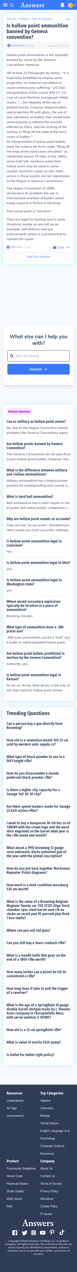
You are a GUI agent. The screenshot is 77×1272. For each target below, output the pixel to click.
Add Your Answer (38, 257)
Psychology (47, 1138)
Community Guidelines (21, 1168)
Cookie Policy (49, 1206)
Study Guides (15, 1191)
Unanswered (15, 1116)
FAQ (9, 1206)
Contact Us (47, 1176)
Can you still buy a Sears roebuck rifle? (36, 943)
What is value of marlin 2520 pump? (34, 1042)
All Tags (12, 1108)
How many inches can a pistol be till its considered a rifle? (36, 974)
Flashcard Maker (17, 1183)
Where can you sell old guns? (29, 930)
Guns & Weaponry (42, 18)
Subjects (11, 18)
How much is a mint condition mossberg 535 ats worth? (37, 887)
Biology (45, 1116)
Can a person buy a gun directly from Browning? (35, 725)
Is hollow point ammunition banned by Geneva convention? (37, 31)
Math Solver (14, 1199)
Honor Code (15, 1176)
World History (49, 1123)
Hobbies (24, 18)
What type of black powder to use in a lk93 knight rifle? (36, 759)
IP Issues (46, 1214)
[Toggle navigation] (5, 5)
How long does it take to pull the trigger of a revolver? (37, 990)
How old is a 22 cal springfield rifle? (34, 1030)
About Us (46, 1168)
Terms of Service (51, 1183)
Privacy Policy (49, 1191)
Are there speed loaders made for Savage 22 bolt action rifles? (38, 808)
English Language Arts (55, 1131)
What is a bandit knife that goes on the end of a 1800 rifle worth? (36, 957)
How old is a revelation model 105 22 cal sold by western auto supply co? (37, 742)
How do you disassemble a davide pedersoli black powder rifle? (33, 775)
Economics (47, 1153)
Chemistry (47, 1108)
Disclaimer (47, 1199)
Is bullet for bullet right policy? (30, 1055)
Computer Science (52, 1146)
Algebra (45, 1100)
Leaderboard (15, 1100)
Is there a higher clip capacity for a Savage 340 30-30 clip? (33, 792)
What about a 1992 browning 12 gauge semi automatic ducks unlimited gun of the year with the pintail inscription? (36, 852)
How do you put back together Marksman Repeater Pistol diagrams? (38, 870)
